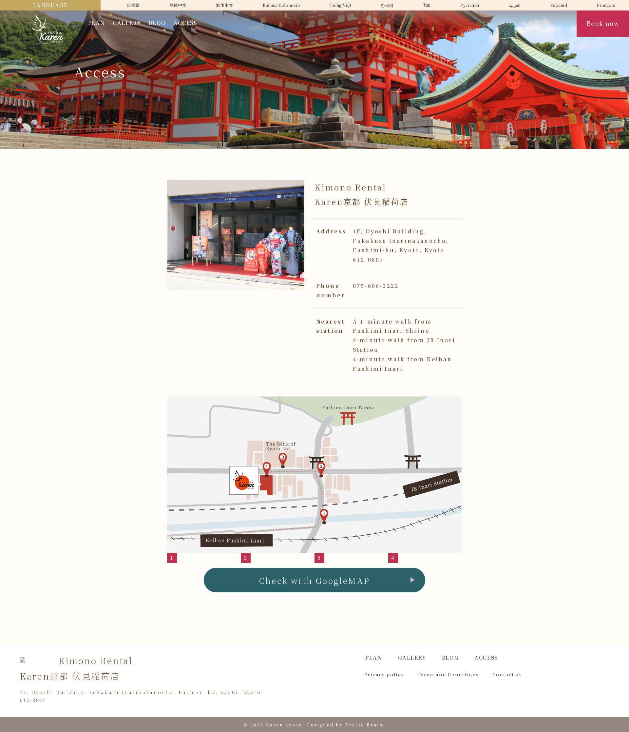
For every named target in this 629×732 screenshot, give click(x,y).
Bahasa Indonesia (281, 5)
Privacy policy (384, 674)
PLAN (96, 23)
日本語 (133, 5)
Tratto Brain (364, 724)
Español (558, 5)
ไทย (426, 5)
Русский (469, 5)
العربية (515, 5)
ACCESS (185, 23)
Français (606, 5)
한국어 (387, 5)
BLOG (157, 23)
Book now (602, 23)
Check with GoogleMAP (314, 580)
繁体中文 (224, 5)
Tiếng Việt (340, 5)
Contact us (507, 674)
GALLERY (127, 23)
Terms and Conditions (448, 674)
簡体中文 (177, 5)
